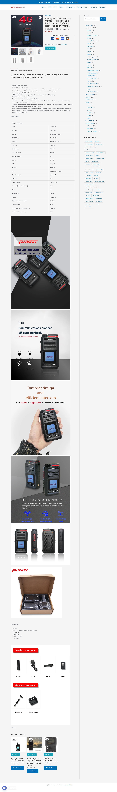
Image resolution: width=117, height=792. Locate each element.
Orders (61, 7)
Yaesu (97, 204)
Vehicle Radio (99, 198)
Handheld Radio (100, 169)
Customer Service (82, 7)
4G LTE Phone (88, 141)
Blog (55, 7)
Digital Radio (95, 161)
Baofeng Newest (100, 152)
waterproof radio (89, 204)
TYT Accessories (99, 192)
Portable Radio (88, 181)
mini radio (96, 175)
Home (42, 7)
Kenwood (98, 172)
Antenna (87, 147)
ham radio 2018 (96, 167)
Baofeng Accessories (90, 149)
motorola (96, 178)
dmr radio (87, 164)
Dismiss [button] (76, 2)
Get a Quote (50, 48)
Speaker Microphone (98, 189)
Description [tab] (14, 70)
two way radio (88, 192)
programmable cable (99, 181)
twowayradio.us (67, 785)
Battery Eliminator (89, 158)
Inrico (92, 172)
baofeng (94, 147)
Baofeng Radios (88, 155)
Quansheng (88, 189)
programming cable (89, 184)
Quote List (102, 7)
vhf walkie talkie (89, 201)
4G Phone (97, 141)
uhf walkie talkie (89, 198)
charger (87, 161)
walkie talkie (99, 201)
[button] (45, 7)
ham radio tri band (89, 169)
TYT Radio (87, 195)
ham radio (87, 167)
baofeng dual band (89, 152)
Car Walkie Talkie (100, 158)
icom (86, 172)
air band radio (99, 144)
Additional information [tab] (25, 70)
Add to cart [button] (33, 771)
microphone (88, 175)
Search (86, 16)
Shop (49, 7)
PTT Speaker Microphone (91, 187)
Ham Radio (48, 15)
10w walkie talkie (89, 144)
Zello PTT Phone (89, 206)
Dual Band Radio (96, 164)
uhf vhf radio (96, 195)
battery (97, 155)
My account (69, 7)
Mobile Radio (88, 178)
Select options (17, 768)
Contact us (94, 7)
